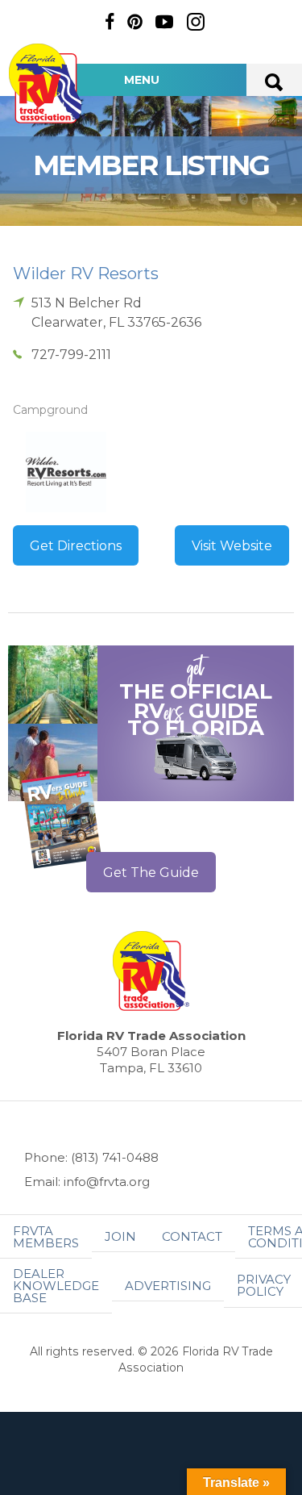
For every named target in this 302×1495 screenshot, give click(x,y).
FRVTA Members (46, 1237)
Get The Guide (151, 872)
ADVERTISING (168, 1285)
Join (120, 1236)
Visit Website (232, 545)
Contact (192, 1236)
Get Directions (76, 545)
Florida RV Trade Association (46, 83)
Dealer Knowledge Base (56, 1285)
